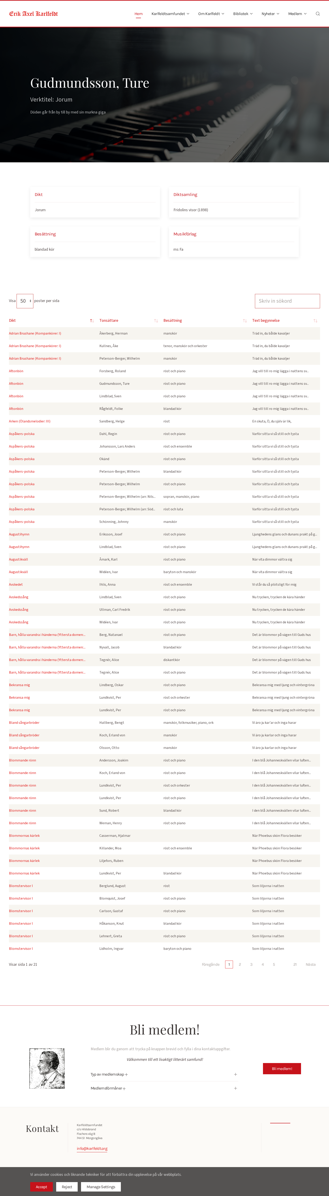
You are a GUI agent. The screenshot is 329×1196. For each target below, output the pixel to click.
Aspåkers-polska (21, 433)
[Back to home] (33, 14)
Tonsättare (108, 320)
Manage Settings (101, 1186)
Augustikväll (18, 559)
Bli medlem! (282, 1068)
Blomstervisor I (21, 885)
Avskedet (16, 584)
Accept (41, 1186)
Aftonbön (16, 371)
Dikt (12, 320)
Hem (139, 13)
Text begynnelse (266, 320)
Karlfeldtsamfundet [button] (168, 13)
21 (295, 964)
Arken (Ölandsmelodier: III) (29, 421)
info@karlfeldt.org (92, 1148)
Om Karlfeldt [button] (209, 13)
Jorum (40, 210)
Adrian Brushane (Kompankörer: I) (35, 333)
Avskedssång (18, 597)
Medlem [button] (295, 13)
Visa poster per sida (34, 301)
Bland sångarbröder (24, 722)
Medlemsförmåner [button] (107, 1088)
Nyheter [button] (268, 13)
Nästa (311, 964)
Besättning (172, 320)
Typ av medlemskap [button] (108, 1074)
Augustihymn (19, 534)
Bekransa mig (19, 685)
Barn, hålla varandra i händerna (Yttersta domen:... (47, 634)
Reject (67, 1186)
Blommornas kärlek (24, 835)
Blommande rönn (22, 760)
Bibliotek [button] (240, 13)
